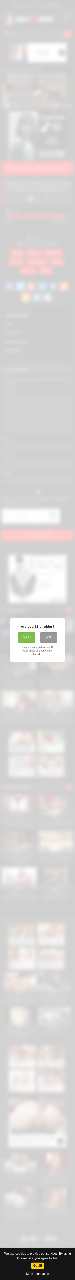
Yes (26, 637)
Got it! (37, 1265)
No (48, 637)
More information (37, 1273)
